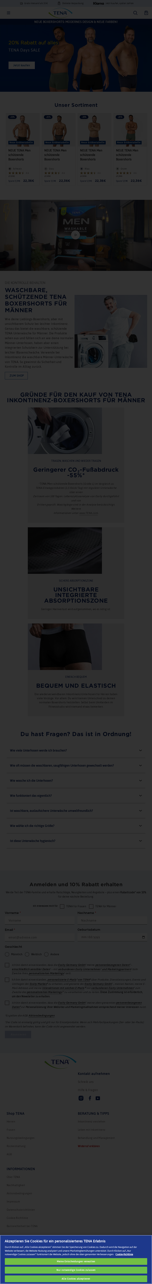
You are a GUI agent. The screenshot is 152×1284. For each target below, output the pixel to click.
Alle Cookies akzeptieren (76, 1278)
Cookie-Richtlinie (124, 1254)
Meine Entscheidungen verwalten (76, 1261)
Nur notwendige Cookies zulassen (76, 1270)
